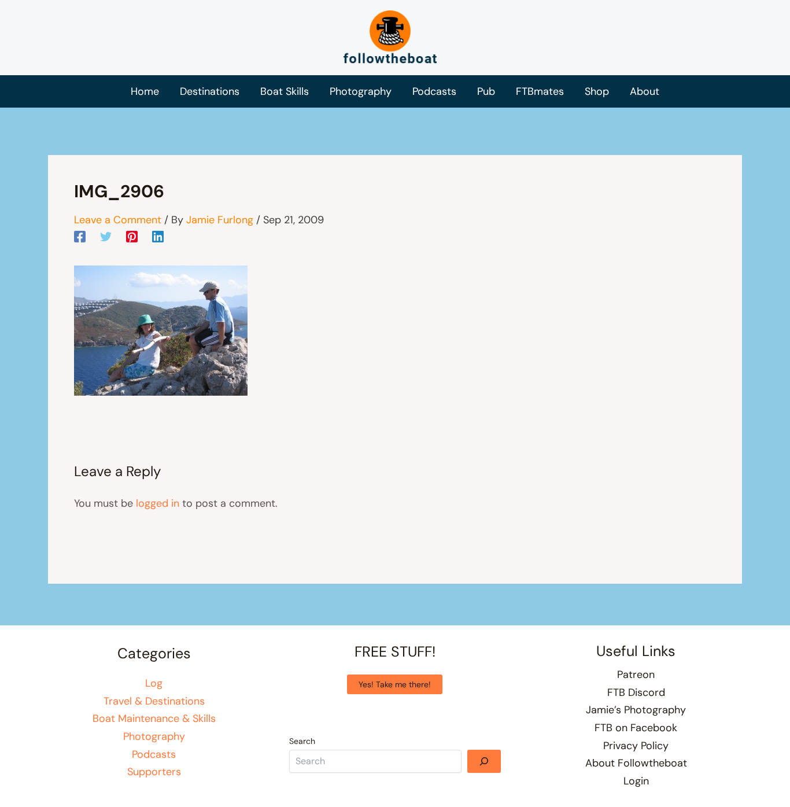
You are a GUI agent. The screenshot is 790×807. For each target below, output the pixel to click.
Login (636, 781)
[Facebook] (80, 236)
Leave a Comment (117, 220)
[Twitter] (106, 236)
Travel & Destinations (154, 701)
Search (302, 741)
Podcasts (154, 754)
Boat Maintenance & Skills (154, 718)
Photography (154, 736)
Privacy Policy (636, 746)
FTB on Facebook (636, 728)
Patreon (636, 674)
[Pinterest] (132, 236)
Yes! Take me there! (395, 684)
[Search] (484, 761)
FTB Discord (636, 692)
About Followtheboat (636, 763)
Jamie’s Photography (636, 710)
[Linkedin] (158, 236)
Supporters (154, 772)
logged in (157, 503)
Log (154, 683)
